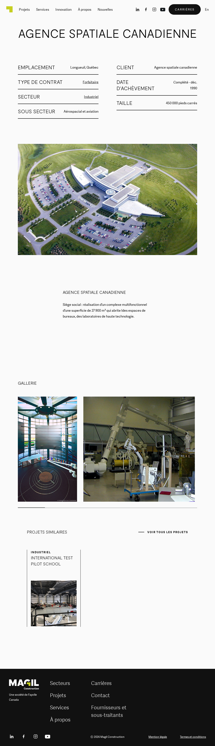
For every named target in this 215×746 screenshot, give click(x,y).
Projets (58, 695)
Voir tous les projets (167, 532)
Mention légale (157, 737)
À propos (60, 719)
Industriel (91, 96)
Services (59, 707)
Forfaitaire (90, 82)
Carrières (101, 683)
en (207, 9)
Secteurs (60, 683)
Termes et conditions (193, 737)
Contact (100, 695)
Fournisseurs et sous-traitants (108, 711)
